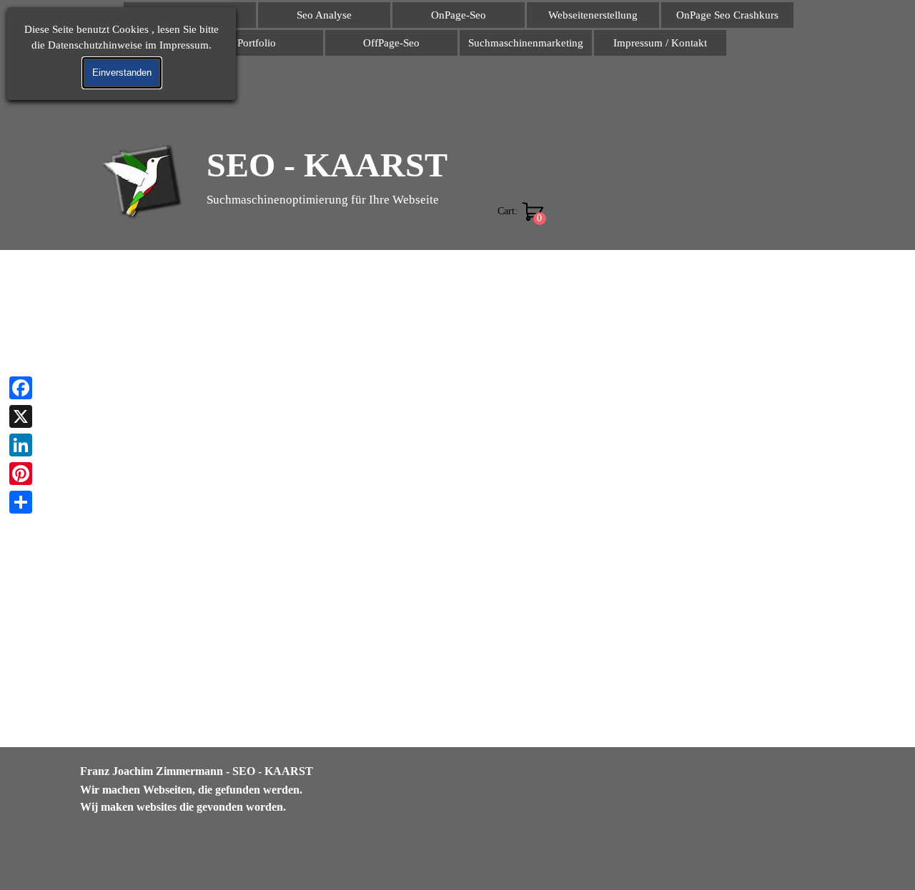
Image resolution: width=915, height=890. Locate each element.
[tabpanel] (235, 789)
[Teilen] (20, 502)
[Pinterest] (20, 473)
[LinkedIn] (20, 445)
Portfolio (256, 43)
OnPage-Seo (458, 15)
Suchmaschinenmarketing (525, 43)
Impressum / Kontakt (660, 43)
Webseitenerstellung (593, 15)
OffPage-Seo (391, 43)
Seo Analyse (324, 15)
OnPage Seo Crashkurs (727, 15)
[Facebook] (20, 388)
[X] (20, 416)
